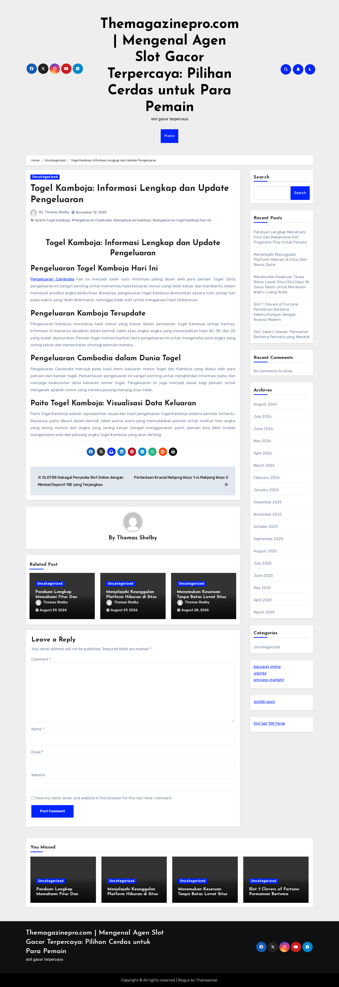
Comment (41, 659)
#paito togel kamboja (52, 220)
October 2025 (266, 526)
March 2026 (264, 465)
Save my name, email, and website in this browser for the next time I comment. (103, 798)
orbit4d (260, 673)
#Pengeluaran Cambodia (91, 220)
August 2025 (265, 551)
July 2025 (263, 563)
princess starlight (269, 680)
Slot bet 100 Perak (269, 723)
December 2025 (268, 502)
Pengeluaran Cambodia (52, 279)
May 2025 (262, 588)
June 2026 (263, 429)
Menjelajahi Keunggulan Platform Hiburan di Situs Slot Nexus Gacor (131, 597)
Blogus (184, 980)
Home (169, 136)
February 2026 (267, 477)
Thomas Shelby (57, 212)
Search (262, 177)
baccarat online (267, 667)
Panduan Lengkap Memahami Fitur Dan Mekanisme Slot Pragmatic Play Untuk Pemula (280, 237)
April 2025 (263, 600)
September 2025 (268, 539)
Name (37, 729)
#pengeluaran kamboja (132, 220)
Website (38, 775)
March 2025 (264, 612)
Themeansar (206, 980)
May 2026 (262, 441)
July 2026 (263, 416)
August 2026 (265, 404)
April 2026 (263, 453)
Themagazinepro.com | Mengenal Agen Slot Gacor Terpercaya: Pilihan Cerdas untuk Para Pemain (95, 942)
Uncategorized (45, 177)
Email (37, 752)
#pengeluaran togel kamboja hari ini (181, 220)
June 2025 (263, 575)
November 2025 (268, 514)
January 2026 (266, 490)
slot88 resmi (264, 702)
